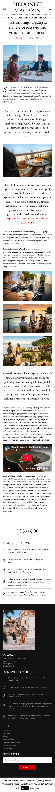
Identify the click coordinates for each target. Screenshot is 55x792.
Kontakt (5, 736)
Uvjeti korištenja (9, 739)
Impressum (7, 730)
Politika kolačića (9, 748)
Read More (35, 788)
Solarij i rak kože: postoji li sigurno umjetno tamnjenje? (28, 687)
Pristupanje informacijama (12, 742)
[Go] (50, 8)
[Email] (36, 531)
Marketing (6, 733)
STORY (19, 38)
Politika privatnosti (9, 745)
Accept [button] (25, 788)
